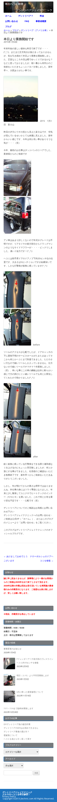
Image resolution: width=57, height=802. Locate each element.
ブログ (8, 26)
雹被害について (10, 735)
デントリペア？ (25, 15)
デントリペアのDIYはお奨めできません (21, 728)
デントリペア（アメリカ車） (35, 30)
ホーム (8, 15)
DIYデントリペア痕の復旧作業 (17, 724)
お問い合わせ (11, 21)
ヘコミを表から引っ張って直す (17, 739)
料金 (42, 15)
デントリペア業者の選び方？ (16, 731)
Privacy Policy (9, 796)
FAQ (27, 21)
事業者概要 (41, 21)
